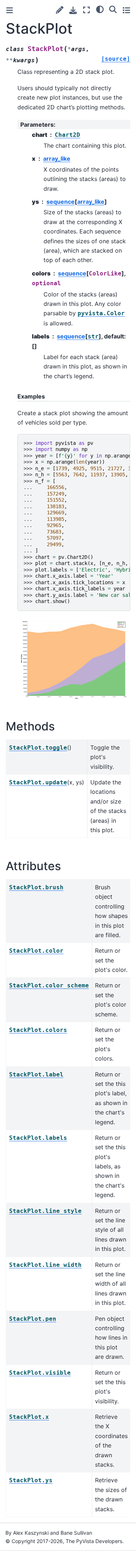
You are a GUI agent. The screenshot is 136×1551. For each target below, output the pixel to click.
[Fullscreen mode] (86, 10)
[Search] (113, 9)
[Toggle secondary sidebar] (126, 10)
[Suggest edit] (59, 10)
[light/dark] (100, 9)
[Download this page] (73, 10)
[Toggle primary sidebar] (9, 10)
